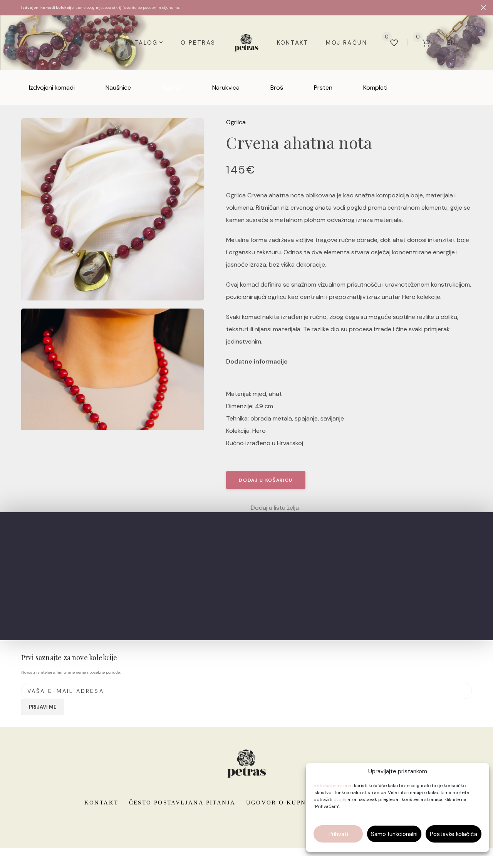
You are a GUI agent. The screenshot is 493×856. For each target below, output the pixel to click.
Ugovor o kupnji (279, 802)
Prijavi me (43, 707)
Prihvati (338, 834)
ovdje (339, 799)
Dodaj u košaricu (266, 480)
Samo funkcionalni (394, 834)
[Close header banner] (483, 7)
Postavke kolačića (453, 834)
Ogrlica (236, 122)
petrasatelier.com (333, 786)
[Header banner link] (235, 7)
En (451, 43)
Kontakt (101, 802)
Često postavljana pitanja (182, 802)
